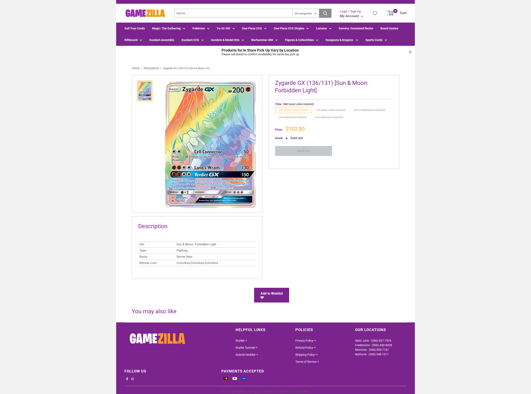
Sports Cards (373, 40)
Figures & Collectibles (299, 40)
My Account (350, 16)
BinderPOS (303, 391)
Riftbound (131, 40)
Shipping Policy (305, 354)
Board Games (389, 28)
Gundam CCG (190, 40)
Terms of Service (305, 361)
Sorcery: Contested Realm (356, 28)
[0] (390, 13)
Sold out (303, 151)
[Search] (325, 13)
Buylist (240, 340)
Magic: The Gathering (166, 28)
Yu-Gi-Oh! (223, 28)
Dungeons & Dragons (340, 40)
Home (135, 68)
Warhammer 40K (262, 40)
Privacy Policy (304, 340)
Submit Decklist (245, 354)
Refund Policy (304, 347)
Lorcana (321, 28)
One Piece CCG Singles (289, 28)
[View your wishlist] (375, 13)
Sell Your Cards (134, 28)
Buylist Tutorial (245, 347)
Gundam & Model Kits (225, 40)
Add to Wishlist (272, 293)
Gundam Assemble (161, 40)
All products (151, 68)
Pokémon (198, 28)
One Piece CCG (252, 28)
